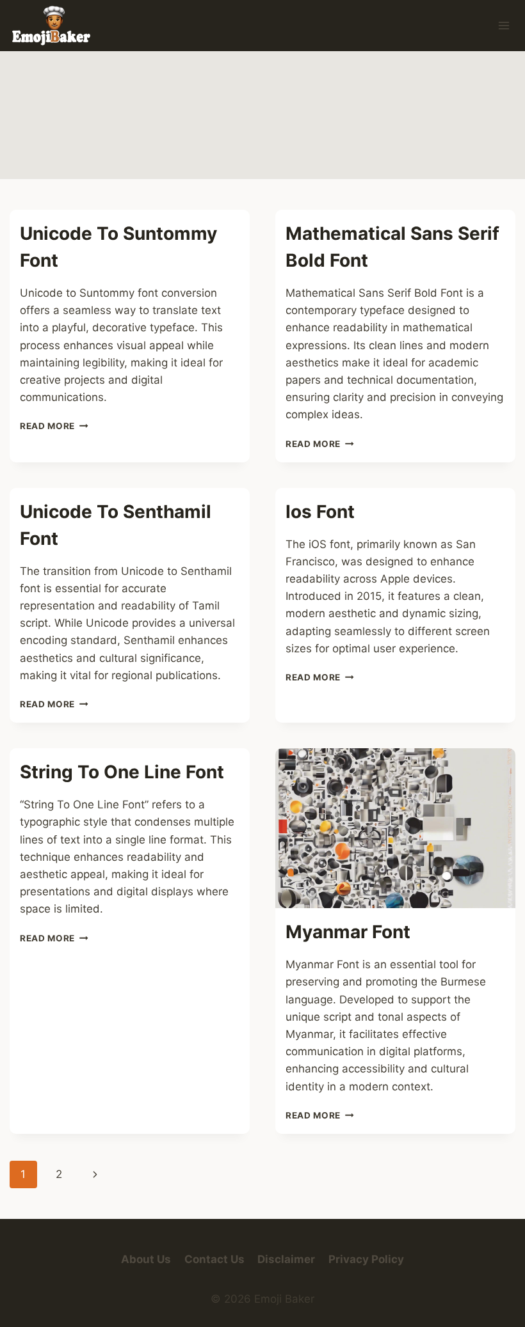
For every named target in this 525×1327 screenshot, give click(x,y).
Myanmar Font (348, 932)
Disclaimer (286, 1259)
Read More (54, 426)
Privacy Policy (366, 1259)
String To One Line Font (122, 772)
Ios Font (320, 511)
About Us (146, 1259)
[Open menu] (503, 25)
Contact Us (214, 1259)
